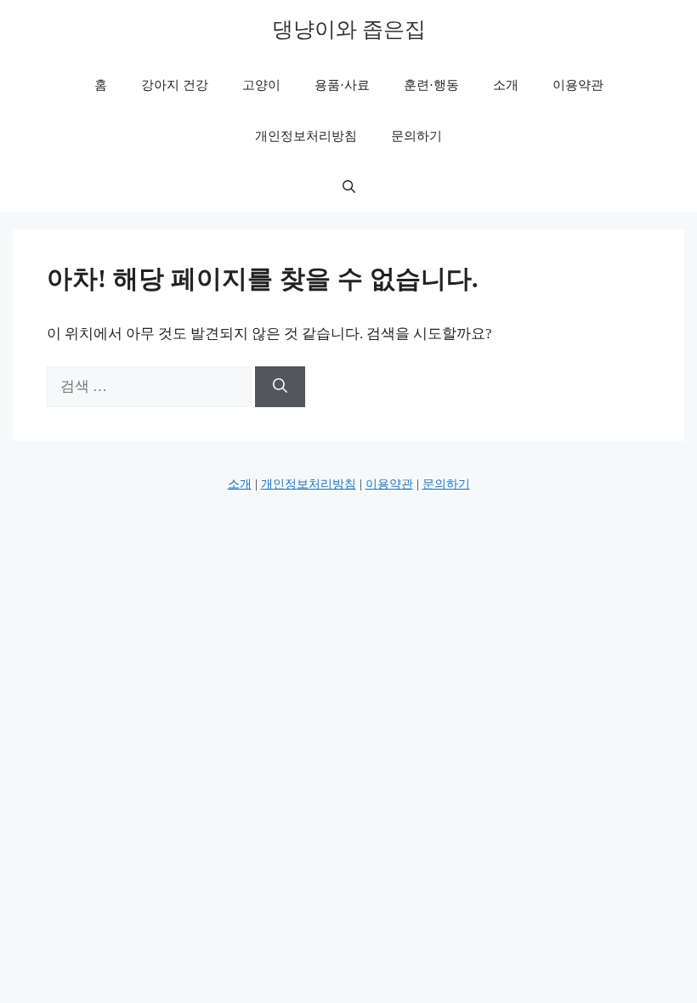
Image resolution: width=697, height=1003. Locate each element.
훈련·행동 (431, 85)
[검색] (280, 386)
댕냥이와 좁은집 (349, 29)
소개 (505, 85)
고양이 (261, 85)
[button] (349, 187)
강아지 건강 (174, 85)
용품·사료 (342, 85)
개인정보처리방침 (306, 136)
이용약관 (578, 85)
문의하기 (416, 136)
